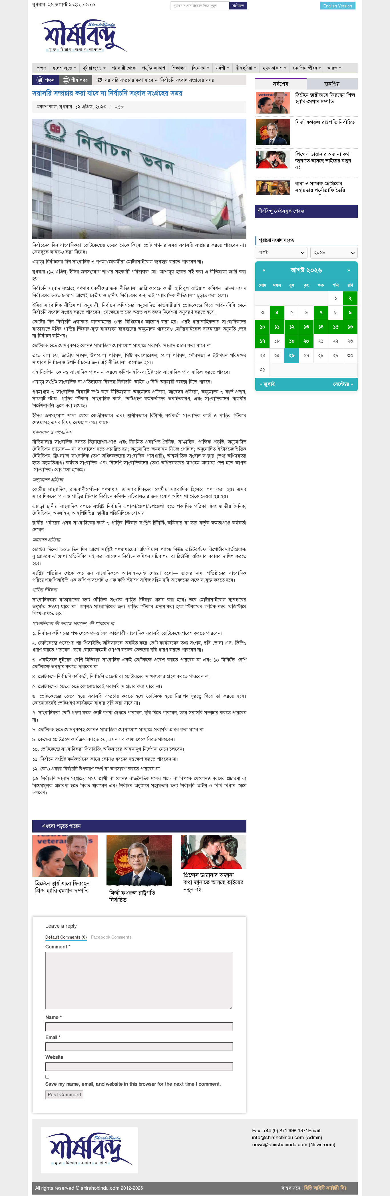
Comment (58, 947)
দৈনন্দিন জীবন (305, 68)
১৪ (321, 327)
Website (54, 1057)
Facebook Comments (111, 937)
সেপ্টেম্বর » (343, 384)
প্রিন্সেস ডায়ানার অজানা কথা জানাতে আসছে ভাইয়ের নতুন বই (214, 882)
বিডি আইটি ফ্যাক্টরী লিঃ (325, 1188)
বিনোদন (199, 68)
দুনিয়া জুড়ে (93, 68)
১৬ (350, 327)
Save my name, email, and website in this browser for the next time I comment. (133, 1084)
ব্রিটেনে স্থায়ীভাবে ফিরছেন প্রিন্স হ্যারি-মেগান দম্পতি (62, 887)
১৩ (306, 327)
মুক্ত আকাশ (273, 68)
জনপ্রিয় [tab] (332, 84)
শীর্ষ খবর (79, 80)
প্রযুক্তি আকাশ (153, 68)
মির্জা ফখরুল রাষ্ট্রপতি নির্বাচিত (325, 122)
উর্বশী (221, 68)
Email (53, 1037)
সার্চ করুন (238, 6)
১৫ (335, 327)
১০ (262, 327)
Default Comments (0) (66, 937)
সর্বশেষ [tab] (280, 84)
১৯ (291, 341)
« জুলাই (267, 384)
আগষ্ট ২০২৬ (306, 270)
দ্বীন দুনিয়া (244, 68)
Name (53, 1017)
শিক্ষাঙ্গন (179, 68)
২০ (306, 341)
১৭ (262, 341)
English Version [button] (337, 6)
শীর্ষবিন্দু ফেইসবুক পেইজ (281, 211)
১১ (277, 327)
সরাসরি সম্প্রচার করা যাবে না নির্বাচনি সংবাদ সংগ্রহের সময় (107, 93)
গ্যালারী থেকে (124, 68)
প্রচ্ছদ (41, 68)
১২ (291, 327)
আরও (332, 68)
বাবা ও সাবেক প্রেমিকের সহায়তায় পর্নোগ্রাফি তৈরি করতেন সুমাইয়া (320, 190)
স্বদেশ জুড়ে (63, 68)
